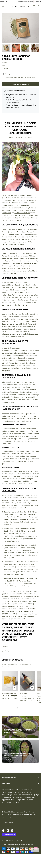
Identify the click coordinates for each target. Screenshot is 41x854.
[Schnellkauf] (14, 688)
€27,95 (30, 700)
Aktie (7, 651)
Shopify (30, 844)
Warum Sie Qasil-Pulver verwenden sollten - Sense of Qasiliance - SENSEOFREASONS (18, 755)
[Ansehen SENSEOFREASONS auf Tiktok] (7, 830)
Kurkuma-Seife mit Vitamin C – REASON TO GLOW (9, 696)
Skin (6, 646)
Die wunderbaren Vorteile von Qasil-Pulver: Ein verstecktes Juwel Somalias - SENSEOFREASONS (20, 731)
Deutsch (19, 841)
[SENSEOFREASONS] (20, 6)
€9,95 (15, 698)
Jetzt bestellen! (14, 639)
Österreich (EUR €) (7, 841)
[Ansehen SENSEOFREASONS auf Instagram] (3, 830)
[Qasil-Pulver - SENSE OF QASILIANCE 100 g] (6, 48)
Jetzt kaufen (20, 708)
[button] (34, 6)
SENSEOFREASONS (22, 213)
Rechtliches (6, 783)
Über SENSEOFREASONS (9, 777)
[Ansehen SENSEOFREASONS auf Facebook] (12, 830)
